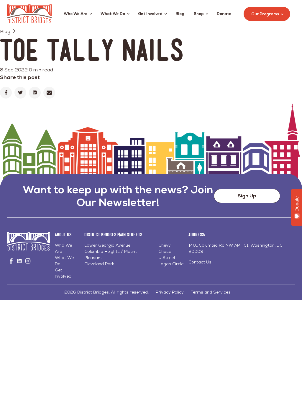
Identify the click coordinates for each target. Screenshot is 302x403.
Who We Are (76, 13)
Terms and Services (211, 292)
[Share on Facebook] (6, 93)
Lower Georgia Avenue (107, 245)
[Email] (49, 93)
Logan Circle (170, 263)
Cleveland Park (99, 263)
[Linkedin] (35, 93)
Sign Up (247, 196)
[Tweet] (20, 93)
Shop (199, 13)
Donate (224, 13)
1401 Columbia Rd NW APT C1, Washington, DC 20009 (235, 248)
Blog (179, 13)
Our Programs (265, 14)
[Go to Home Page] (29, 13)
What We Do (113, 13)
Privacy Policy (170, 292)
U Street (166, 257)
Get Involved (150, 13)
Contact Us (199, 262)
